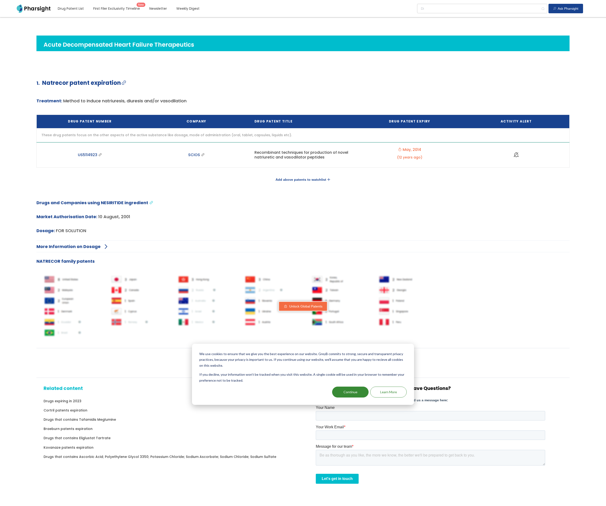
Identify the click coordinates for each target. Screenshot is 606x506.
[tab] (303, 246)
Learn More (388, 392)
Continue (350, 392)
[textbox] (482, 8)
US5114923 (88, 155)
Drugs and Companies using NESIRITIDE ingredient (92, 203)
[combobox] (482, 8)
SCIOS (194, 155)
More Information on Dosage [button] (68, 246)
